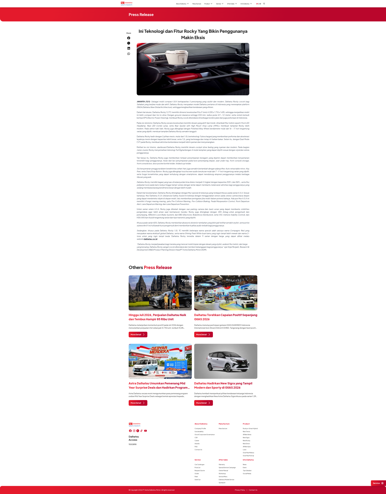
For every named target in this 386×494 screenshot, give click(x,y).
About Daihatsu (181, 4)
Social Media (247, 473)
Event (245, 467)
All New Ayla (246, 446)
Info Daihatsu (245, 4)
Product (207, 4)
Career (197, 440)
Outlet (197, 473)
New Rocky (246, 440)
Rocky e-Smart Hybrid (250, 428)
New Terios (246, 431)
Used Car (198, 479)
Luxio (244, 449)
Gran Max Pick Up (248, 455)
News (244, 464)
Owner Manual (223, 470)
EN (257, 4)
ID (260, 4)
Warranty (222, 464)
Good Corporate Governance (202, 434)
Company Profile (200, 428)
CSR (196, 437)
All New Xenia (247, 434)
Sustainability (199, 431)
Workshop (222, 473)
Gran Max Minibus (248, 452)
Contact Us (198, 449)
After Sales (230, 4)
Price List (197, 467)
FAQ (196, 446)
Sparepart (222, 482)
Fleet (196, 476)
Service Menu (223, 476)
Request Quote (200, 470)
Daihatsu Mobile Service (226, 479)
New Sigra (246, 437)
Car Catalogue (199, 464)
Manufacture (196, 4)
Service (218, 4)
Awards (197, 443)
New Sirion (246, 443)
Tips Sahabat (247, 470)
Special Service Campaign (226, 467)
